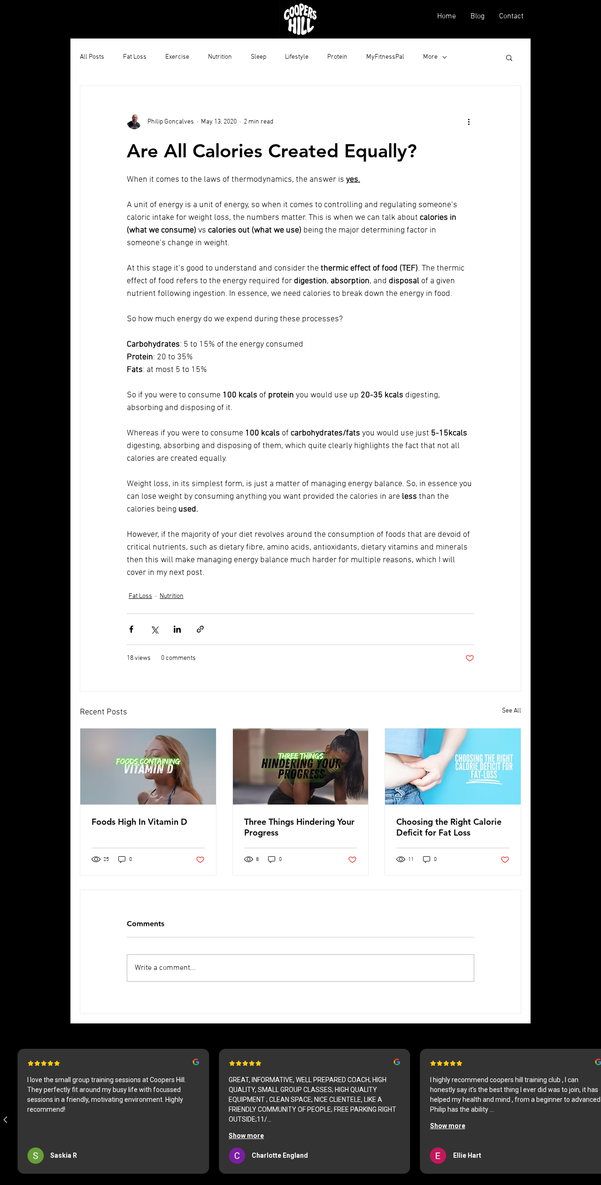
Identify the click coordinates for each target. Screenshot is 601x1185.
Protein (337, 57)
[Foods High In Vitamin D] (148, 766)
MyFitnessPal (385, 57)
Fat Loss (134, 57)
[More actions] (468, 121)
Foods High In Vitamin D (139, 821)
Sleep (258, 57)
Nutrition (220, 57)
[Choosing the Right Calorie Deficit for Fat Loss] (453, 766)
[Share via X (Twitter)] (154, 629)
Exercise (177, 57)
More (430, 57)
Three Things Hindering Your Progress (299, 827)
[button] (509, 57)
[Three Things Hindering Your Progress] (301, 766)
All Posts (92, 57)
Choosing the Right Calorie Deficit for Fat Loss (448, 827)
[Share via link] (200, 629)
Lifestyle (296, 57)
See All (511, 711)
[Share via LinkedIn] (177, 629)
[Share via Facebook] (131, 629)
